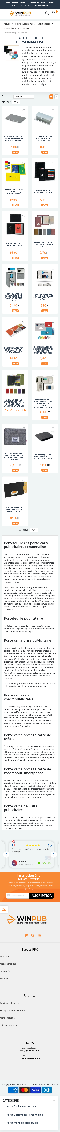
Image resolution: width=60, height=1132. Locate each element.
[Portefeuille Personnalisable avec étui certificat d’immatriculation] (15, 393)
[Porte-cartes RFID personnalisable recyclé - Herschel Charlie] (15, 447)
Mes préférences (7, 971)
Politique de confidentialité (12, 1010)
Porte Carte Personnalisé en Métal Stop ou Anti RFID (14, 297)
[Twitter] (27, 935)
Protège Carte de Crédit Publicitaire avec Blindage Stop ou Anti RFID (43, 350)
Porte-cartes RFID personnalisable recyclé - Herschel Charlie (13, 457)
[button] (23, 110)
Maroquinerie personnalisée (16, 28)
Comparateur (37, 2)
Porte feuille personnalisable (43, 191)
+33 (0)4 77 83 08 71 (30, 1050)
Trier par (7, 96)
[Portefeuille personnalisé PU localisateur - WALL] (44, 447)
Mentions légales (7, 1017)
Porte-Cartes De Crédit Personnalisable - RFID (14, 509)
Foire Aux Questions (9, 1025)
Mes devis (4, 978)
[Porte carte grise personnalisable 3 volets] (44, 235)
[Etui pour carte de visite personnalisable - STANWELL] (15, 129)
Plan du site (52, 1084)
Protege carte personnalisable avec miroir (43, 297)
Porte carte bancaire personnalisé (14, 191)
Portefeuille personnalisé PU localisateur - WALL (43, 457)
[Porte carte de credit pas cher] (15, 235)
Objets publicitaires (24, 24)
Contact (26, 5)
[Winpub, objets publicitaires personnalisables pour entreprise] (20, 13)
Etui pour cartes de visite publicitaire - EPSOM (43, 139)
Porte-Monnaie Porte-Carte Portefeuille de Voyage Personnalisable (43, 403)
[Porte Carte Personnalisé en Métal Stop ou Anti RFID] (15, 287)
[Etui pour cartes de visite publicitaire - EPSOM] (44, 129)
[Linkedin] (39, 935)
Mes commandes (15, 2)
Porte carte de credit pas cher (14, 244)
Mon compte (6, 956)
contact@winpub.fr (30, 1058)
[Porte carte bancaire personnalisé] (15, 182)
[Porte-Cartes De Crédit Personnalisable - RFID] (15, 500)
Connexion (41, 5)
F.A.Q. (15, 5)
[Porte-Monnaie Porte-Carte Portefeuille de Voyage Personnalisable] (44, 393)
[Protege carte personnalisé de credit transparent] (15, 340)
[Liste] (56, 96)
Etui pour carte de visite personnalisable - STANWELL (14, 139)
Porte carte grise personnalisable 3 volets (43, 244)
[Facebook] (20, 935)
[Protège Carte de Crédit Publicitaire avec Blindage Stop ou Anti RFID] (44, 340)
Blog (51, 2)
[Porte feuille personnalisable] (44, 182)
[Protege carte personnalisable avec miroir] (44, 287)
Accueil (7, 24)
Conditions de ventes (9, 1003)
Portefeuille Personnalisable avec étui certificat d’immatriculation (14, 403)
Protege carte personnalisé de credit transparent (14, 350)
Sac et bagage (44, 24)
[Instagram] (33, 935)
